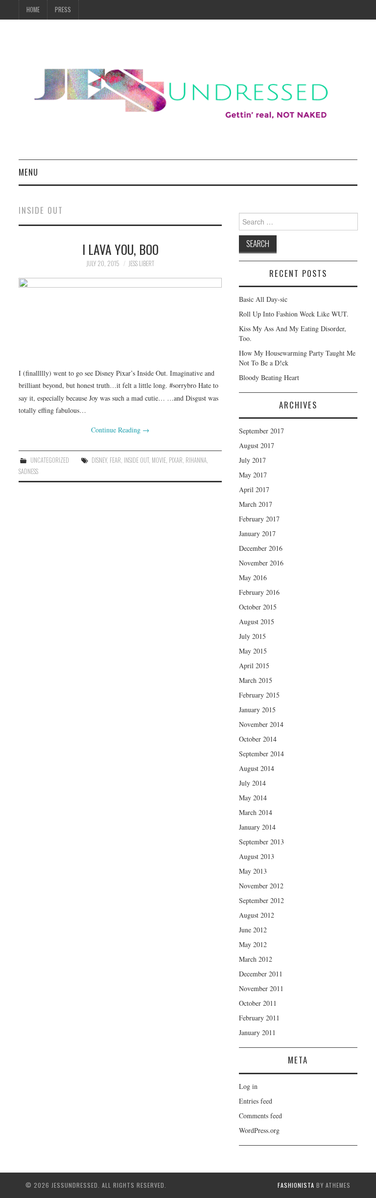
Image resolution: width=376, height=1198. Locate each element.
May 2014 (253, 797)
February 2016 (259, 592)
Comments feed (260, 1115)
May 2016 (253, 577)
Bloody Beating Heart (269, 377)
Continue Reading (120, 429)
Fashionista (296, 1185)
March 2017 (255, 504)
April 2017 (254, 489)
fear (115, 460)
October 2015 (258, 606)
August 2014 (256, 768)
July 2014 (252, 783)
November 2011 (261, 988)
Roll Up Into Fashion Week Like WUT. (294, 313)
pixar (176, 460)
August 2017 (256, 445)
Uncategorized (49, 460)
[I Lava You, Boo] (120, 317)
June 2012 (253, 929)
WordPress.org (259, 1130)
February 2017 (259, 518)
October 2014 (258, 739)
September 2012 (261, 900)
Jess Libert (141, 263)
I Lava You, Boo (120, 249)
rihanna (196, 460)
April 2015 (254, 665)
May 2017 (253, 474)
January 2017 (257, 533)
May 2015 (253, 651)
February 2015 (259, 695)
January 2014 (257, 827)
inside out (136, 460)
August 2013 (256, 856)
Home (33, 9)
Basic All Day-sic (263, 299)
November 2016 (261, 562)
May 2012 (253, 944)
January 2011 (257, 1032)
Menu (28, 172)
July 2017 (252, 460)
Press (63, 9)
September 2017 (261, 430)
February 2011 (259, 1017)
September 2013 (261, 841)
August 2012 (256, 915)
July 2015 (252, 636)
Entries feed (255, 1101)
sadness (28, 471)
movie (159, 460)
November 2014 (261, 724)
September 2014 (261, 753)
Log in (248, 1086)
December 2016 (260, 548)
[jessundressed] (188, 93)
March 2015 (255, 680)
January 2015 (257, 709)
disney (99, 460)
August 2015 (256, 621)
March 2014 (255, 812)
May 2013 (253, 871)
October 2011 (258, 1003)
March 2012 (255, 959)
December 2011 (260, 973)
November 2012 (261, 885)
